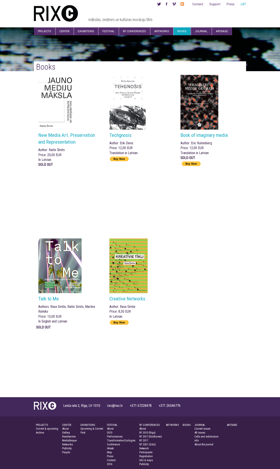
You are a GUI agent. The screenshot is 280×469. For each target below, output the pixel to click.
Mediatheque (69, 440)
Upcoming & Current (91, 428)
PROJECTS (42, 425)
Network (144, 448)
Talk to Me (48, 299)
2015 (109, 432)
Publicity (67, 448)
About (65, 428)
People (66, 452)
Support (214, 4)
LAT (243, 4)
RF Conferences (134, 31)
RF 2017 (143, 440)
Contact (197, 4)
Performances (114, 436)
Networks (67, 444)
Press (230, 4)
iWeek (110, 448)
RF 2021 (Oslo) (147, 444)
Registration (146, 456)
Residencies (69, 436)
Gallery (66, 432)
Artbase (222, 31)
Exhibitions (86, 31)
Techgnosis (120, 135)
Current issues (202, 428)
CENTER (66, 425)
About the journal (203, 444)
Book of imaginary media (204, 135)
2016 (109, 464)
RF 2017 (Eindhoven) (150, 436)
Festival (108, 31)
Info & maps (146, 460)
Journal (201, 31)
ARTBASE (232, 425)
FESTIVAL (112, 425)
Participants (145, 452)
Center (65, 31)
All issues (199, 432)
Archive (40, 432)
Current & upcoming (47, 428)
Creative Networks (127, 299)
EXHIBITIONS (87, 425)
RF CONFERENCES (149, 425)
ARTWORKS (172, 425)
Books (182, 31)
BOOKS (187, 425)
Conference (113, 444)
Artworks (161, 31)
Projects (44, 31)
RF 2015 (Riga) (147, 432)
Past (82, 432)
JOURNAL (199, 425)
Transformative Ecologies (121, 440)
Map (109, 452)
